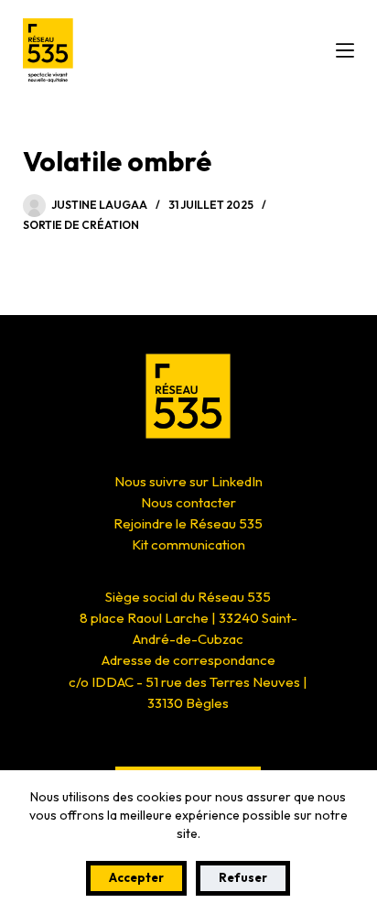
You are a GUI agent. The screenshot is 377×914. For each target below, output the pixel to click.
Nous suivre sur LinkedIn (188, 481)
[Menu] (345, 50)
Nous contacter (188, 502)
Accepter (136, 877)
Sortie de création (81, 225)
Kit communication (188, 544)
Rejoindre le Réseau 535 (188, 523)
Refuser (243, 877)
